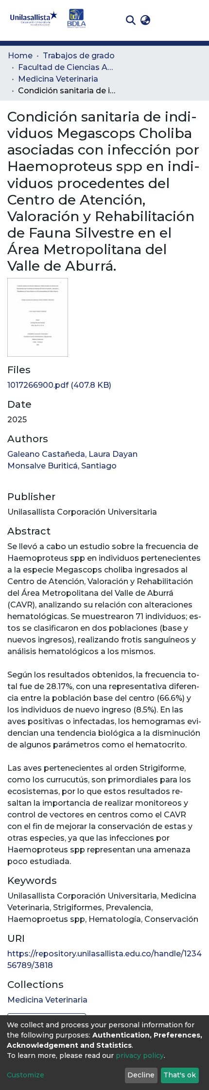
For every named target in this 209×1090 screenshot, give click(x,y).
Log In (168, 20)
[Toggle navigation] (194, 20)
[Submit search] (130, 20)
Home (20, 55)
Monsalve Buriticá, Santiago (62, 465)
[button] (145, 20)
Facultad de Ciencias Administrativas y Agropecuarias (66, 67)
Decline (141, 1075)
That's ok (179, 1075)
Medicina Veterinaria (58, 79)
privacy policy (140, 1055)
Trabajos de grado (79, 55)
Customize (25, 1075)
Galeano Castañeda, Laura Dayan (72, 454)
